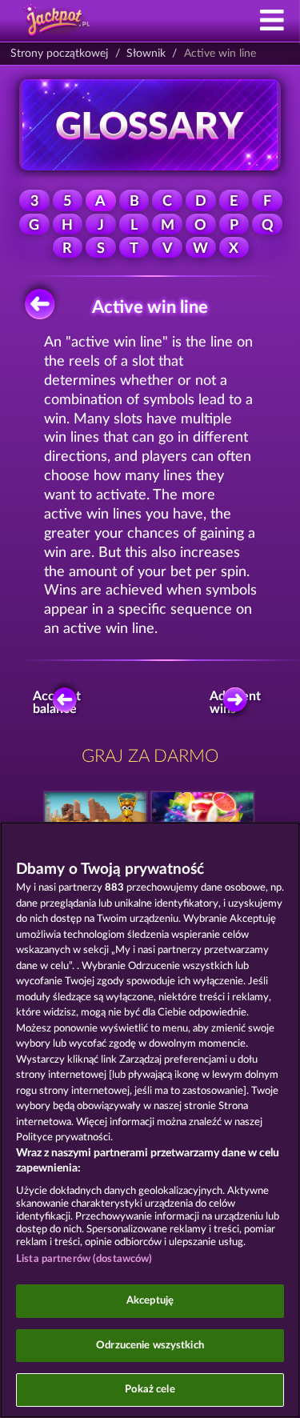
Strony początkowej (59, 53)
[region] (150, 1120)
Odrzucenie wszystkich (150, 1345)
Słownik (146, 53)
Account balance (59, 702)
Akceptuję (150, 1301)
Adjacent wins (239, 702)
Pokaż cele (149, 1389)
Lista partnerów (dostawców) (84, 1259)
